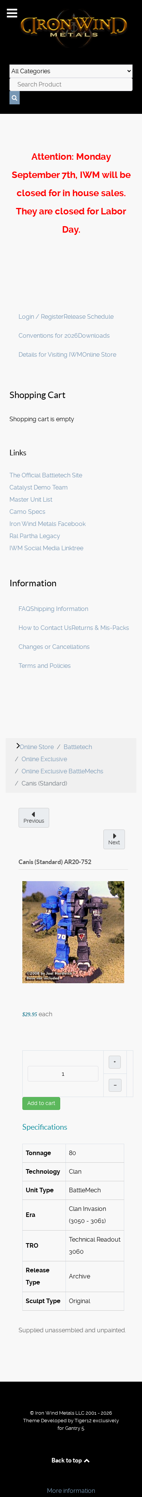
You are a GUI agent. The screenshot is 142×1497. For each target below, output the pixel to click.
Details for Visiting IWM (50, 354)
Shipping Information (59, 608)
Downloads (94, 335)
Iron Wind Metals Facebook (47, 523)
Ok (8, 1477)
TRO (32, 1245)
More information (71, 1490)
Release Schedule (89, 316)
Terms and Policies (45, 665)
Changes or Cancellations (54, 646)
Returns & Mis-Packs (100, 627)
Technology (43, 1171)
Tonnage (38, 1153)
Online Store (99, 354)
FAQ (24, 608)
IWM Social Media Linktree (46, 548)
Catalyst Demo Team (38, 487)
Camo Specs (27, 511)
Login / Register (41, 316)
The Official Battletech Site (45, 475)
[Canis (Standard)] (73, 931)
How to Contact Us (45, 627)
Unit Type (40, 1190)
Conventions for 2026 (48, 335)
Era (30, 1214)
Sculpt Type (43, 1301)
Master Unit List (30, 499)
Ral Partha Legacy (34, 536)
